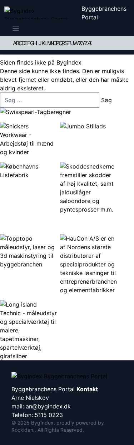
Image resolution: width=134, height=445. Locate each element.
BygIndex (42, 423)
